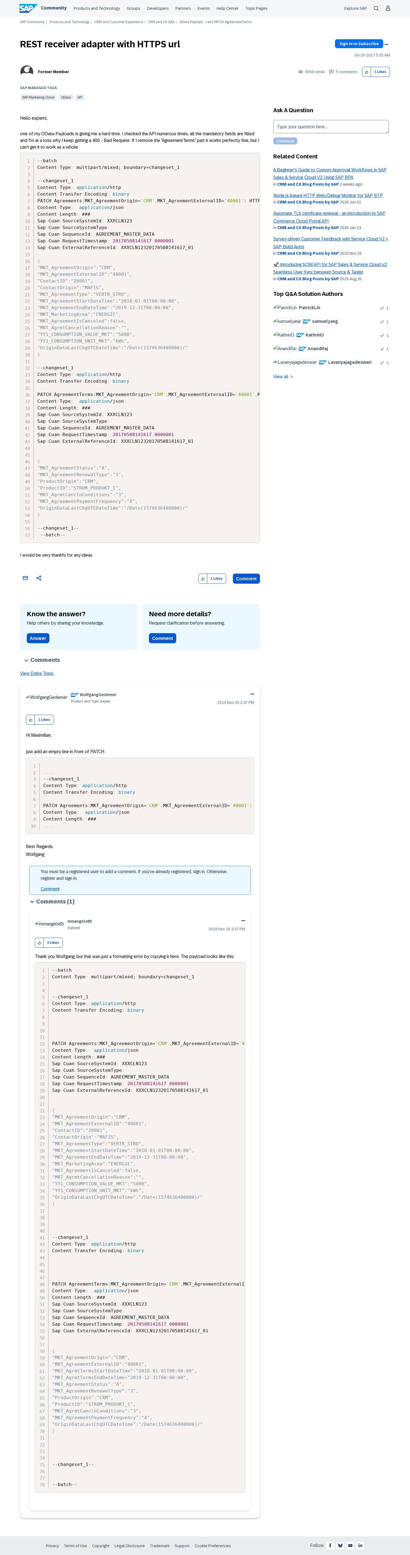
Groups (133, 8)
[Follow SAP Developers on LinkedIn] (360, 1545)
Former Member (53, 72)
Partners (183, 8)
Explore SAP (355, 8)
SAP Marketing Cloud (38, 97)
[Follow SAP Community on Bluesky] (340, 1545)
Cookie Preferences (213, 1546)
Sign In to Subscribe (359, 43)
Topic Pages (256, 8)
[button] (366, 72)
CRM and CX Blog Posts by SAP (308, 184)
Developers (158, 8)
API (80, 97)
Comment (246, 578)
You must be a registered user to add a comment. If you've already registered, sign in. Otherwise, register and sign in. (134, 875)
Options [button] (386, 44)
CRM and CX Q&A (161, 22)
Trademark (160, 1546)
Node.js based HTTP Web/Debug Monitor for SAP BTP (328, 195)
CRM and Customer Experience (119, 22)
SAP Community (32, 22)
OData (66, 97)
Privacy (52, 1546)
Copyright (101, 1546)
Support (182, 1546)
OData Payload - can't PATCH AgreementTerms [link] (216, 22)
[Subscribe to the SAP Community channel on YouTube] (350, 1545)
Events (204, 8)
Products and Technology (97, 8)
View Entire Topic (37, 673)
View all (280, 376)
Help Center (228, 8)
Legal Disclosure (130, 1546)
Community (54, 8)
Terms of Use (75, 1546)
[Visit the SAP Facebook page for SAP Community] (330, 1545)
